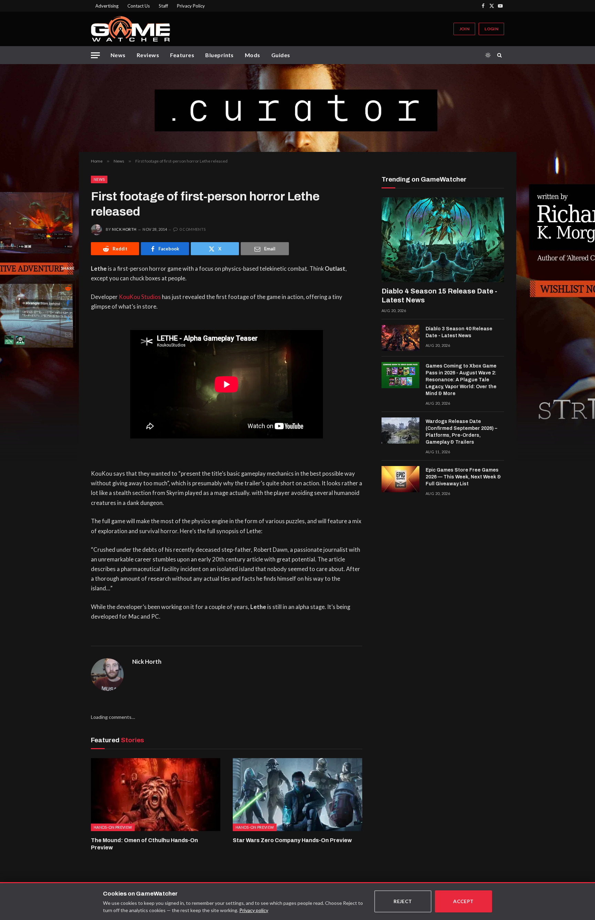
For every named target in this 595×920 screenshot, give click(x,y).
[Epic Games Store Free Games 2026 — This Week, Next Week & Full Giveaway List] (400, 479)
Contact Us (138, 6)
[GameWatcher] (130, 29)
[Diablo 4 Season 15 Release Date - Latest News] (443, 239)
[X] (68, 319)
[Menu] (95, 55)
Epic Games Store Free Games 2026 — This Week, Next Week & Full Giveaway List (463, 476)
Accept (463, 901)
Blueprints (219, 55)
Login (491, 28)
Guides (280, 55)
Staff (163, 6)
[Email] (68, 334)
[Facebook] (68, 303)
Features (182, 55)
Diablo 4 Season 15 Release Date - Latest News (439, 295)
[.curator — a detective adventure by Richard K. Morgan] (297, 108)
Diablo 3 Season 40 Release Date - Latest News (459, 332)
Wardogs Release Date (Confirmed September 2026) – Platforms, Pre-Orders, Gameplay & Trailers (461, 432)
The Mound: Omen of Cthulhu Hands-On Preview (144, 844)
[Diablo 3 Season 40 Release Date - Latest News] (400, 338)
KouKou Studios (140, 296)
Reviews (148, 55)
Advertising (106, 6)
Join (464, 28)
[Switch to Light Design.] (488, 55)
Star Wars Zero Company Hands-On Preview (292, 840)
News (118, 55)
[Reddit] (68, 288)
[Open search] (500, 55)
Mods (252, 55)
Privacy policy (253, 910)
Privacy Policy (191, 6)
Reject (403, 901)
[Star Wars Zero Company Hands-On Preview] (297, 794)
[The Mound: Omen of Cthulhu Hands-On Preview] (155, 794)
